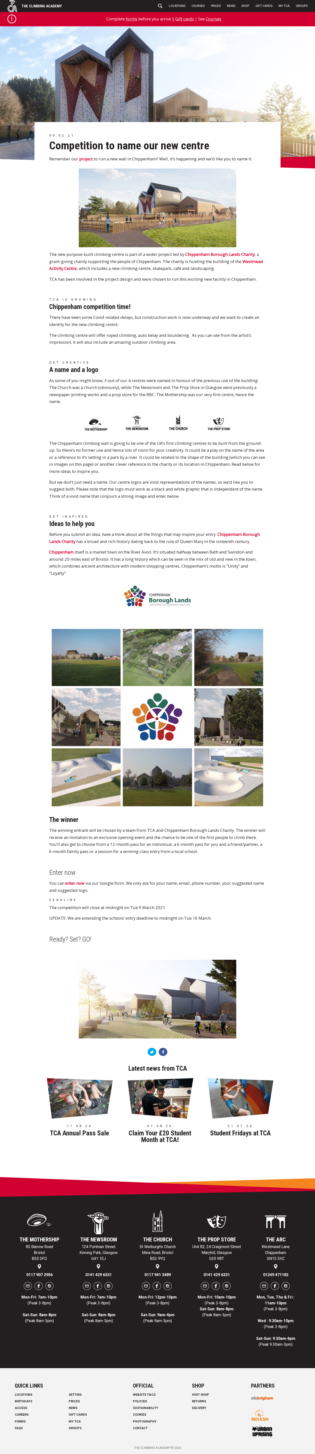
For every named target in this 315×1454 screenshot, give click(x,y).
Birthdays (23, 1401)
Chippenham (61, 552)
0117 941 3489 (157, 1274)
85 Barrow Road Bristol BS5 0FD (39, 1252)
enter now (74, 883)
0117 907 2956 (39, 1274)
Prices (216, 6)
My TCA (284, 6)
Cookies (139, 1414)
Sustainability (145, 1408)
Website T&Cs (144, 1394)
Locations (177, 6)
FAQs (19, 1428)
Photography (145, 1421)
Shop (245, 6)
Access (21, 1408)
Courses (198, 6)
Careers (22, 1414)
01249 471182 (275, 1274)
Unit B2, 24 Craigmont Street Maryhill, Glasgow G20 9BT (216, 1252)
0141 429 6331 (98, 1274)
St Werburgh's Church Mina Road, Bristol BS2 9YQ (158, 1252)
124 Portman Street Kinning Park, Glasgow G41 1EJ (98, 1252)
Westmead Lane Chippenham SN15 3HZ (276, 1252)
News (231, 6)
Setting (75, 1394)
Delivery (199, 1408)
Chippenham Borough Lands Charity (220, 254)
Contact (140, 1428)
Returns (199, 1401)
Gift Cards (263, 6)
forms (131, 19)
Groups (302, 6)
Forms (20, 1421)
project (86, 159)
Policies (140, 1401)
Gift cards (184, 19)
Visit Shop (200, 1394)
